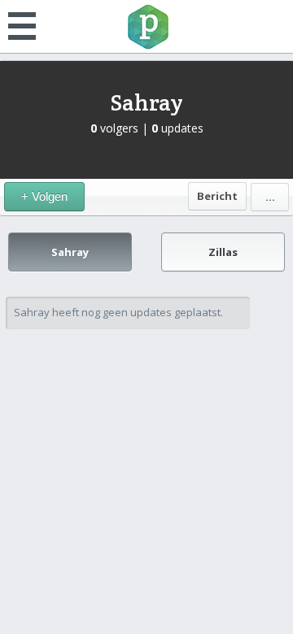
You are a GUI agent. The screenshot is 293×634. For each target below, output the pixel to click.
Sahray (146, 102)
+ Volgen (44, 196)
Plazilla (146, 27)
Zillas (223, 252)
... (270, 196)
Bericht (217, 196)
